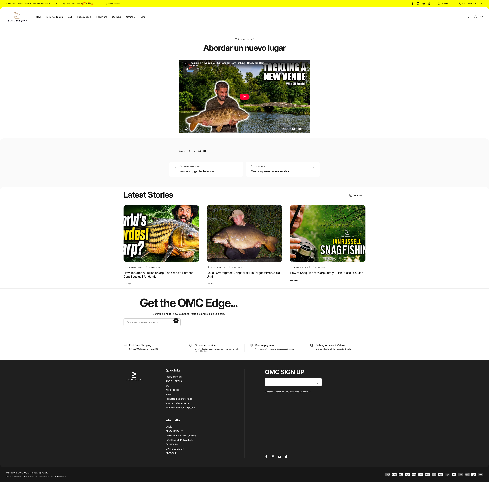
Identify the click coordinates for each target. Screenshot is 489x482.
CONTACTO (172, 444)
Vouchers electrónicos (177, 403)
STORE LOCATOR (175, 448)
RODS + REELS (174, 381)
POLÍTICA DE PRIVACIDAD (180, 440)
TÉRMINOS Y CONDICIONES (181, 435)
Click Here (204, 351)
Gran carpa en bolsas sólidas (270, 171)
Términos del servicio (46, 477)
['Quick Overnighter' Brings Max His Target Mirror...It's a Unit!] (244, 233)
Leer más (127, 284)
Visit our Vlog (321, 349)
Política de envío (60, 477)
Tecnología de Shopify (38, 473)
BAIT (168, 385)
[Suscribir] (176, 320)
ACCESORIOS (173, 390)
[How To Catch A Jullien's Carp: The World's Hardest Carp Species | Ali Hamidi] (161, 233)
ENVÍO (169, 426)
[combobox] (445, 3)
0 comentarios (154, 267)
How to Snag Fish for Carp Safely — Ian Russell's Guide (326, 273)
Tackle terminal (174, 377)
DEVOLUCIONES (174, 431)
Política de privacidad (30, 477)
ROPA (169, 394)
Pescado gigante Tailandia (197, 171)
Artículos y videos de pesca (180, 407)
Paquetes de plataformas (179, 398)
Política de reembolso (13, 477)
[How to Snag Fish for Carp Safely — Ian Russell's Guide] (327, 233)
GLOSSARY (172, 453)
